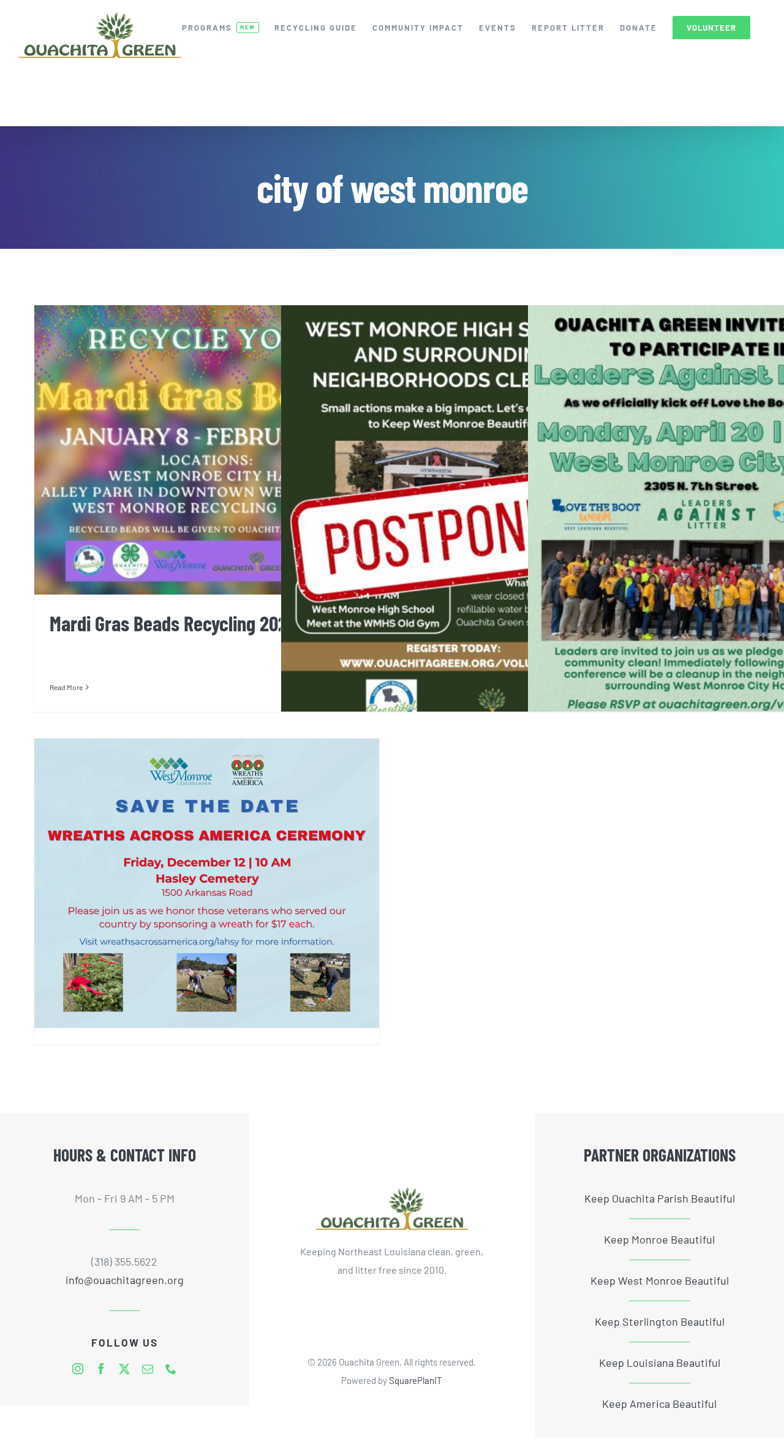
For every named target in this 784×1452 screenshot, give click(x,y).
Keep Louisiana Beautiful (659, 1362)
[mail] (147, 1368)
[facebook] (101, 1368)
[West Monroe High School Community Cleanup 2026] (453, 521)
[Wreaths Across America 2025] (206, 883)
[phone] (170, 1368)
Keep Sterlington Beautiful (660, 1321)
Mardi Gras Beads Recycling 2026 (173, 623)
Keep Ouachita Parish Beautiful (659, 1198)
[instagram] (77, 1368)
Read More (66, 687)
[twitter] (124, 1368)
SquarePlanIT (415, 1380)
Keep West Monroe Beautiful (659, 1280)
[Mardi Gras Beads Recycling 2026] (206, 450)
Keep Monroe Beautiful (659, 1239)
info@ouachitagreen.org (125, 1280)
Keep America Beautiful (659, 1403)
